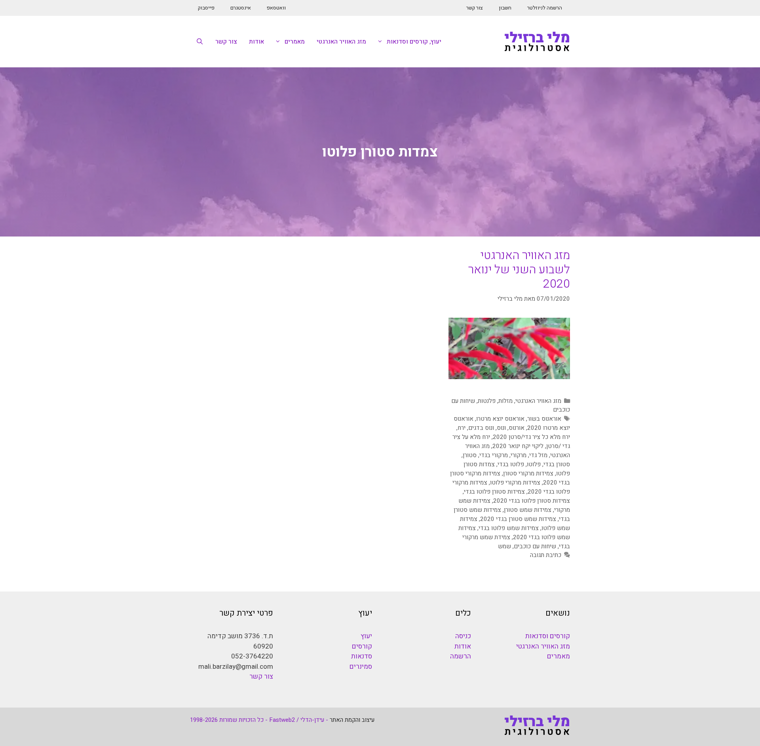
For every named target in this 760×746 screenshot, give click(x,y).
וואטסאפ (276, 7)
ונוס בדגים (481, 428)
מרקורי (518, 455)
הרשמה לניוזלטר (544, 7)
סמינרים (361, 667)
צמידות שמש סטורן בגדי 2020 (518, 519)
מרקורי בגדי (493, 455)
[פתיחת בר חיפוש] (199, 42)
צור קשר (474, 7)
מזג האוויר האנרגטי (341, 41)
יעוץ (366, 636)
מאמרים (295, 41)
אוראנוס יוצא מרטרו (500, 418)
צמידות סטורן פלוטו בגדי (494, 491)
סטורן (470, 455)
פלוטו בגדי (511, 464)
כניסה (463, 636)
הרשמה (460, 656)
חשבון (505, 7)
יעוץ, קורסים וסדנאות (414, 41)
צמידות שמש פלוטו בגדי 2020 (514, 533)
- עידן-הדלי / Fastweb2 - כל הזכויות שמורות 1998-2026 (259, 719)
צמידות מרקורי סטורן (528, 473)
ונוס (501, 428)
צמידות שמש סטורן (527, 510)
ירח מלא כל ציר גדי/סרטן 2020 (531, 437)
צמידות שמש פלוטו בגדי (509, 528)
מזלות (505, 401)
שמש (504, 546)
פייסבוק (206, 7)
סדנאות (361, 656)
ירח (462, 428)
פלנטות (487, 401)
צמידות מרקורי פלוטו (515, 482)
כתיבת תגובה (545, 555)
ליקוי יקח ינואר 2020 (517, 446)
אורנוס (516, 428)
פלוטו (534, 464)
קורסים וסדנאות (547, 636)
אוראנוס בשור (544, 418)
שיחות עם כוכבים (535, 546)
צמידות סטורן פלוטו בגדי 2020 (531, 500)
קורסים (362, 646)
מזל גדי (538, 455)
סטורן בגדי (556, 464)
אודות (256, 41)
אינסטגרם (240, 7)
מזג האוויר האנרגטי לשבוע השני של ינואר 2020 (519, 270)
